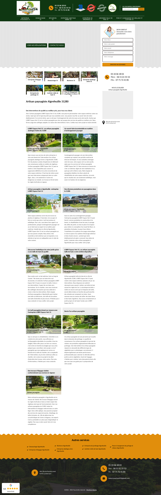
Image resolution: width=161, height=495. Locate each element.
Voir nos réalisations (36, 45)
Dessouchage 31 (40, 18)
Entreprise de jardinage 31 (88, 18)
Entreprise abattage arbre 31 (68, 18)
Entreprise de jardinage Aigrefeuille (95, 446)
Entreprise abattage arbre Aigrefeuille (65, 450)
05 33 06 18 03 (60, 6)
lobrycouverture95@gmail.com (119, 478)
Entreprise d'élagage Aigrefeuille (39, 450)
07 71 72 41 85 (64, 10)
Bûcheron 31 (52, 18)
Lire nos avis (10, 491)
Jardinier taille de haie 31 (106, 18)
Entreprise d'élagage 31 (25, 18)
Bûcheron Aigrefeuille (63, 446)
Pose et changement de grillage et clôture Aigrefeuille (122, 447)
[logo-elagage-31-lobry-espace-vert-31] (28, 8)
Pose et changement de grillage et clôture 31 (129, 18)
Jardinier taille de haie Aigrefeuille (95, 449)
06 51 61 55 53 (64, 8)
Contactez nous (57, 45)
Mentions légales (91, 490)
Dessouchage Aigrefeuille (37, 447)
